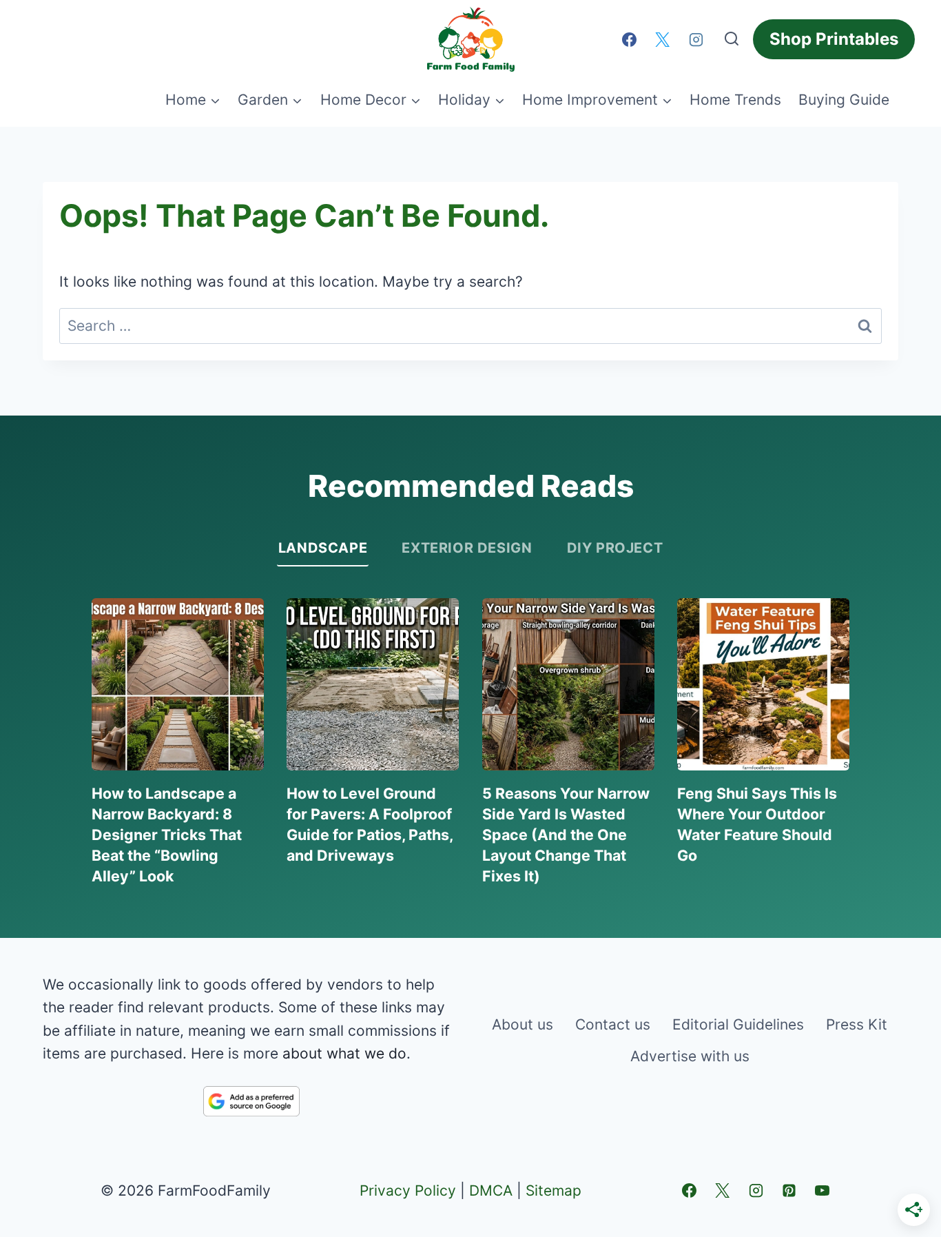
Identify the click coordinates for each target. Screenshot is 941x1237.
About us (522, 1024)
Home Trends (735, 99)
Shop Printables (833, 39)
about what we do (344, 1053)
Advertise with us (689, 1056)
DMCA (491, 1190)
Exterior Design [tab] (467, 548)
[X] (662, 39)
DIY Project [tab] (615, 548)
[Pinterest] (788, 1190)
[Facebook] (628, 39)
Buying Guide (843, 99)
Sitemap (553, 1190)
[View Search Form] (731, 39)
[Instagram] (695, 39)
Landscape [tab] (322, 548)
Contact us (612, 1024)
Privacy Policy (408, 1190)
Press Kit (856, 1024)
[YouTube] (822, 1190)
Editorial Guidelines (738, 1024)
